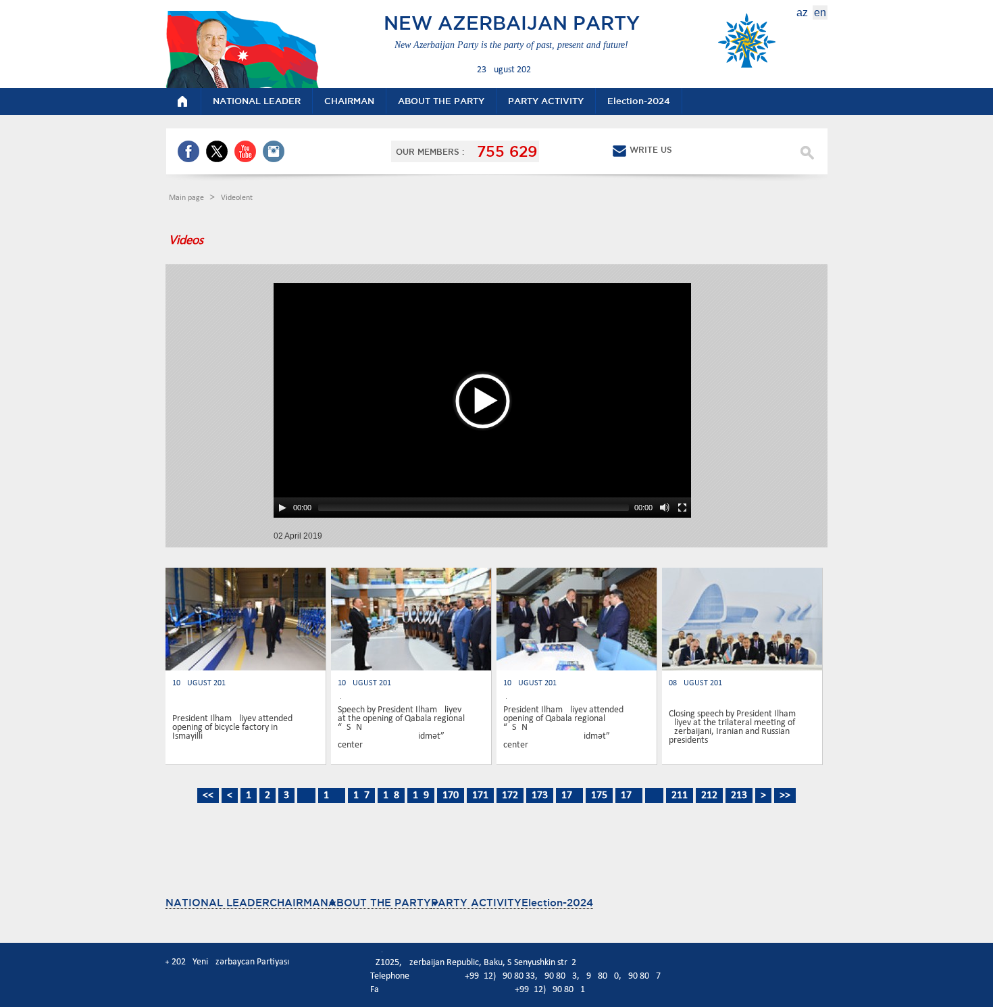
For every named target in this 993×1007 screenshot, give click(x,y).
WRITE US (651, 149)
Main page (187, 198)
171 (480, 795)
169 (421, 795)
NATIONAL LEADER (218, 902)
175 (599, 795)
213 (739, 795)
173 (540, 795)
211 (679, 795)
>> (785, 795)
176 (629, 795)
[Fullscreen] (682, 507)
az (802, 12)
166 (332, 795)
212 (709, 795)
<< (208, 795)
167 (361, 795)
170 (450, 795)
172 (510, 795)
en (820, 12)
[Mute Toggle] (664, 507)
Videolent (237, 198)
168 (391, 795)
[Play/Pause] (282, 507)
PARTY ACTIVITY (476, 902)
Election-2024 (557, 902)
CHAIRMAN (299, 902)
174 (569, 795)
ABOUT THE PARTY (379, 902)
